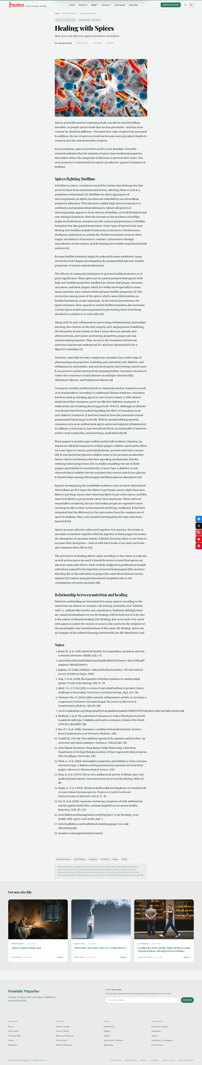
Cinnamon (93, 859)
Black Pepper (79, 859)
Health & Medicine (64, 1045)
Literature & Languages (162, 1040)
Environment (61, 1040)
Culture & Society (160, 1026)
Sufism (107, 1035)
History (155, 1035)
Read (60, 957)
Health (124, 859)
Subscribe (133, 5)
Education (156, 1031)
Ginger (115, 859)
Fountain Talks (14, 1035)
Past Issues (120, 5)
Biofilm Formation (63, 859)
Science (82, 5)
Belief (94, 5)
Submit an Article (171, 5)
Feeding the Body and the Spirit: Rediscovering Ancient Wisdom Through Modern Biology (164, 949)
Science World (62, 1031)
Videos (11, 1040)
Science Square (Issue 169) (26, 947)
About (11, 1026)
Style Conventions (186, 1060)
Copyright (154, 1060)
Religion (107, 1031)
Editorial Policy (131, 1060)
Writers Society (168, 1060)
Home (72, 5)
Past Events (13, 1031)
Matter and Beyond (64, 1035)
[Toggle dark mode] (191, 5)
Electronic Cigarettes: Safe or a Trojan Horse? (101, 947)
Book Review (157, 1045)
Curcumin (105, 859)
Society (105, 5)
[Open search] (185, 5)
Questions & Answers (113, 1040)
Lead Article (109, 1026)
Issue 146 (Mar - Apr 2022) (89, 20)
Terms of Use (116, 1060)
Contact (143, 1060)
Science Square (63, 1026)
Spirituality (109, 1045)
